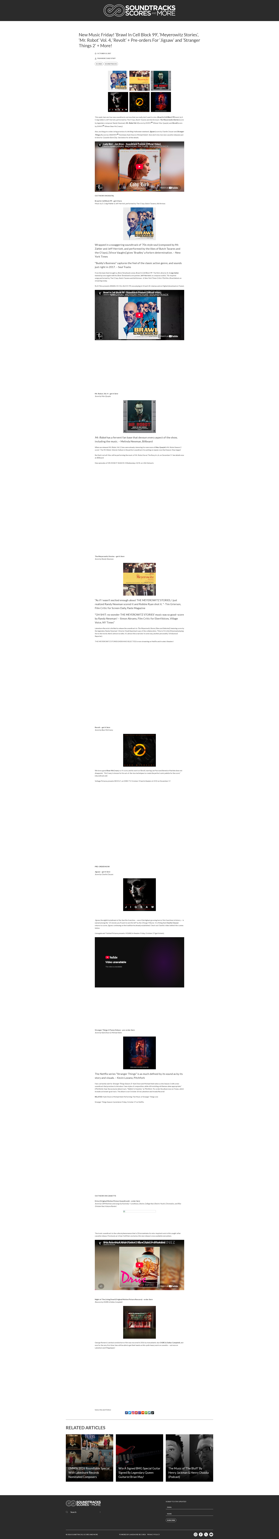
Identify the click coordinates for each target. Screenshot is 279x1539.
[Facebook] (126, 1412)
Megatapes (110, 1348)
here (116, 394)
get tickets (159, 933)
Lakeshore (99, 1348)
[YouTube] (136, 1412)
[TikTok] (152, 1412)
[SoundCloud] (142, 1412)
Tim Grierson (172, 604)
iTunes (180, 286)
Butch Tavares (167, 248)
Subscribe (171, 1520)
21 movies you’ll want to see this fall (122, 923)
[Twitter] (129, 1412)
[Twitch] (139, 1412)
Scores (99, 64)
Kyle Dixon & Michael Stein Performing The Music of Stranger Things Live (130, 1097)
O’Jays (103, 252)
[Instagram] (132, 1412)
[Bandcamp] (149, 1412)
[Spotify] (146, 1412)
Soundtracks (111, 64)
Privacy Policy (153, 1534)
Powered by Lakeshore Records (132, 1534)
